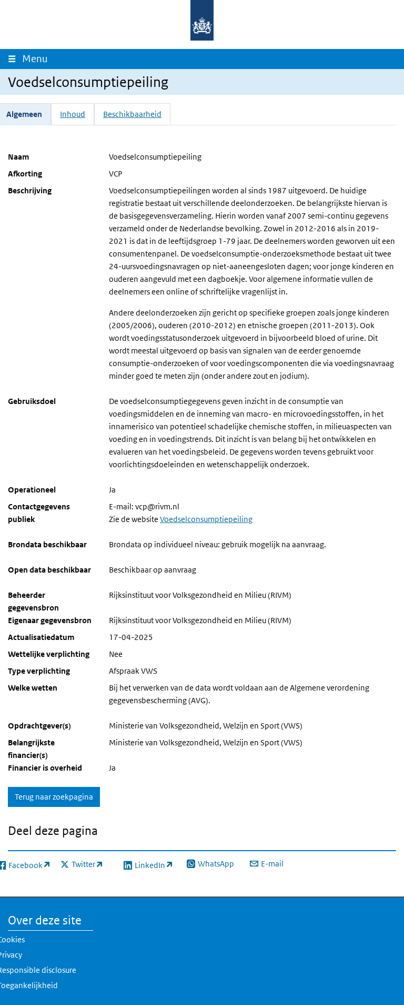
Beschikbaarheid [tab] (132, 114)
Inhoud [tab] (72, 114)
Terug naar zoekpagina (54, 797)
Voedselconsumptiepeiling (206, 519)
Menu (37, 59)
